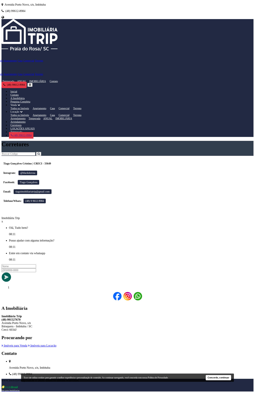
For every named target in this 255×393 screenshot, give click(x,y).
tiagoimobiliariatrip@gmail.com (32, 191)
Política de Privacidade (158, 377)
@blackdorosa (27, 173)
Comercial (28, 60)
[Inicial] (29, 50)
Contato (54, 81)
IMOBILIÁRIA (37, 81)
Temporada (8, 81)
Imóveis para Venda (15, 345)
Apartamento (10, 60)
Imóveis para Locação (43, 345)
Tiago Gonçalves (28, 182)
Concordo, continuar (218, 377)
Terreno (39, 60)
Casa (20, 60)
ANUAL (21, 81)
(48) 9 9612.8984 (34, 201)
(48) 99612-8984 (22, 135)
